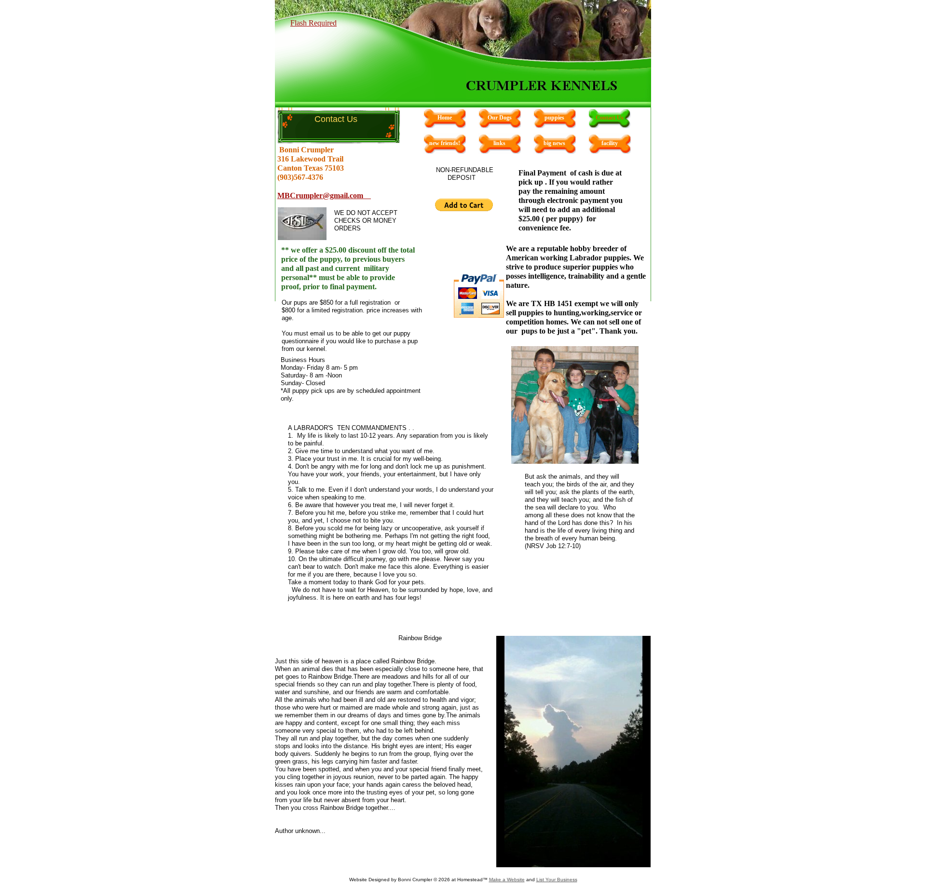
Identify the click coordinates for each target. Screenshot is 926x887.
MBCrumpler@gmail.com (324, 195)
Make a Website (507, 879)
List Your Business (556, 879)
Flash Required (313, 23)
